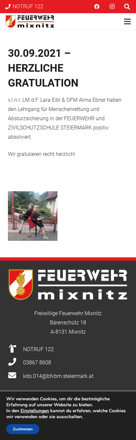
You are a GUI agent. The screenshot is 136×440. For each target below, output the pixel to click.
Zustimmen (23, 429)
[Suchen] (127, 6)
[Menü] (127, 21)
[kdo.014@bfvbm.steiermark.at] (15, 376)
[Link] (29, 21)
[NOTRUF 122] (15, 349)
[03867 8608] (15, 363)
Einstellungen (34, 411)
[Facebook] (96, 6)
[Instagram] (112, 6)
